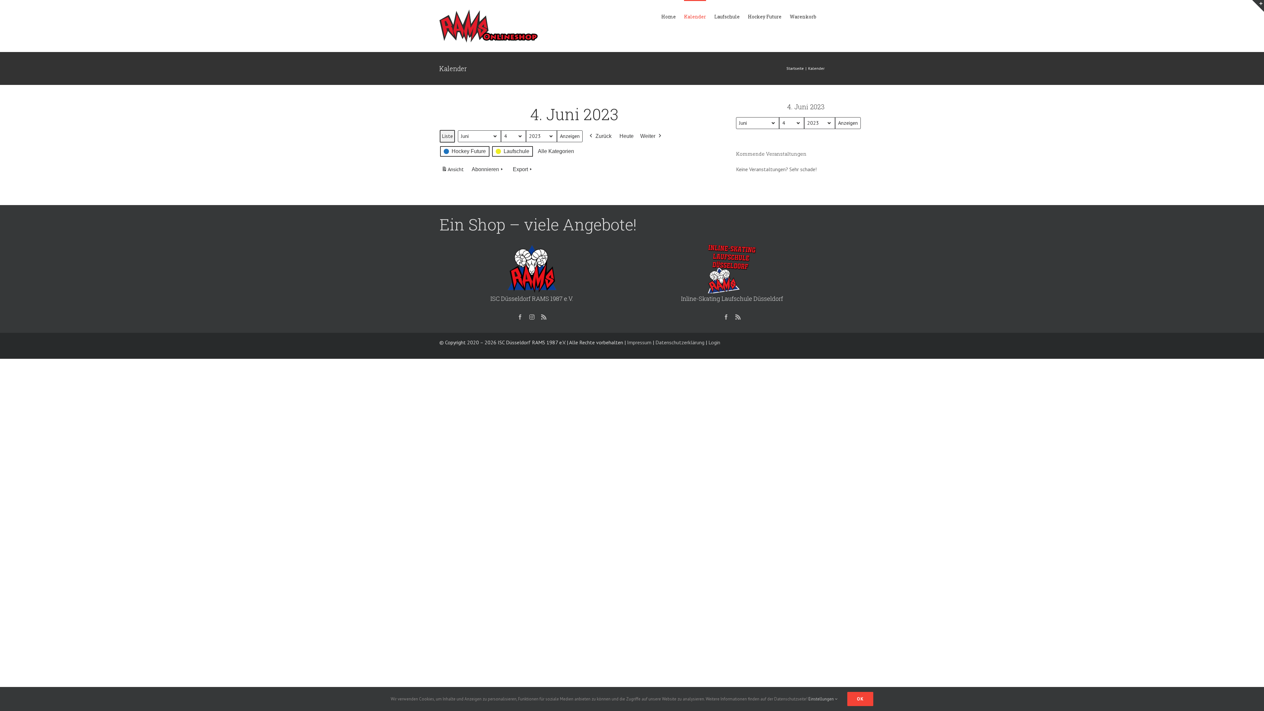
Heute (626, 136)
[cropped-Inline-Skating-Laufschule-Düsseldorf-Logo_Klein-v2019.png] (732, 246)
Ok (860, 699)
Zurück (603, 136)
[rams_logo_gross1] (532, 246)
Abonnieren (485, 169)
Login (714, 342)
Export (520, 169)
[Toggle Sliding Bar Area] (1258, 6)
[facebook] (520, 317)
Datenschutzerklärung (679, 342)
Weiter (647, 136)
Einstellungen (821, 699)
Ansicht (453, 171)
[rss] (543, 317)
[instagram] (532, 317)
